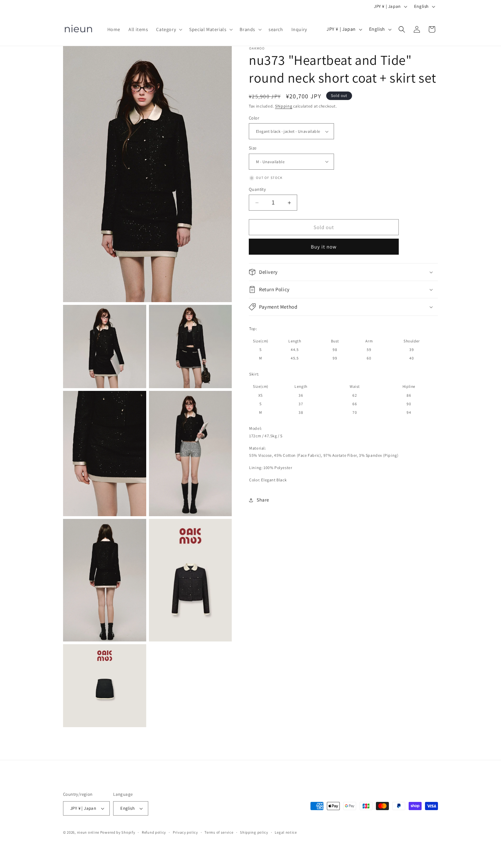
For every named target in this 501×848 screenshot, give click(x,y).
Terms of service (218, 832)
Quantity (257, 189)
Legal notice (286, 832)
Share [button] (263, 500)
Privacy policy (185, 832)
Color (254, 118)
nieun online (88, 832)
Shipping (283, 106)
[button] (168, 29)
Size (253, 148)
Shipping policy (254, 832)
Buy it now (324, 246)
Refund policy (154, 832)
